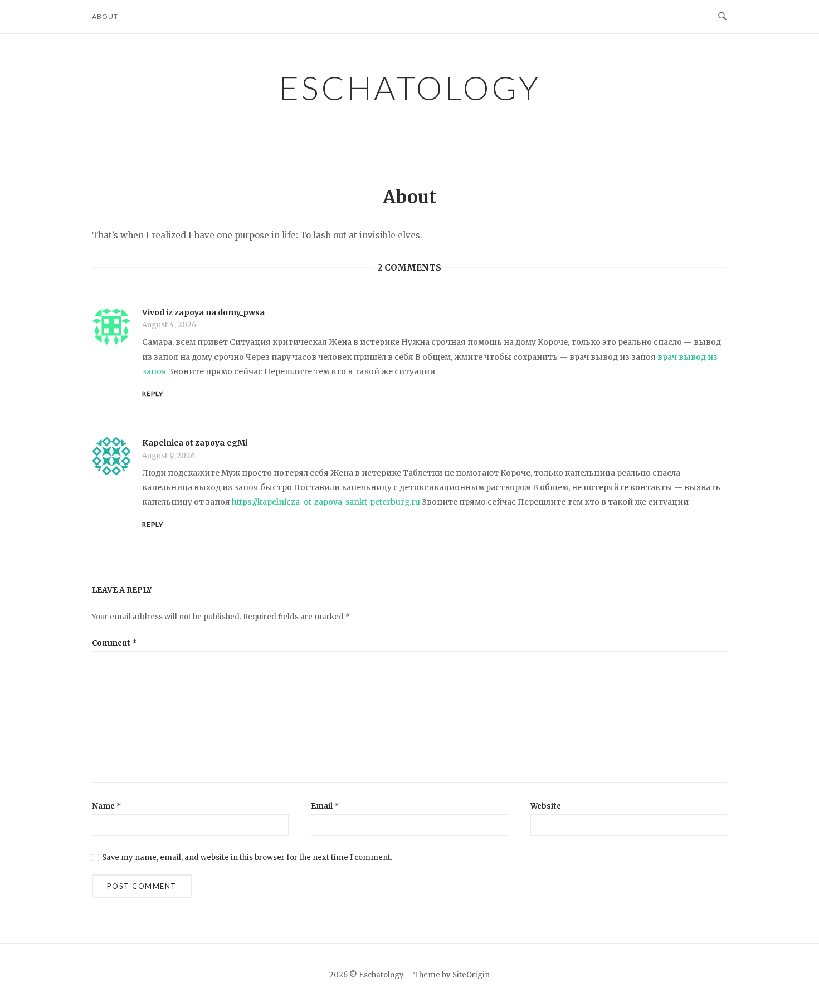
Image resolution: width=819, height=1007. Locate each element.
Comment (114, 643)
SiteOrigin (471, 975)
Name (106, 806)
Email (325, 806)
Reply (152, 393)
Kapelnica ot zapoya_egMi (194, 443)
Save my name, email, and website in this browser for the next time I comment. (247, 857)
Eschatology (409, 87)
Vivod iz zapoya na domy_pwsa (203, 312)
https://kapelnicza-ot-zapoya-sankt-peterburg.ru (326, 502)
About (105, 16)
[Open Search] (722, 17)
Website (545, 806)
